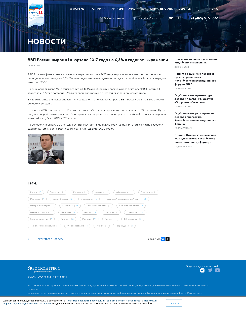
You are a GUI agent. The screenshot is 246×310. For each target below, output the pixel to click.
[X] (168, 239)
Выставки (167, 8)
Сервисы (185, 8)
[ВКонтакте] (163, 239)
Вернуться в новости (50, 239)
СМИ (153, 8)
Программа (97, 8)
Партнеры (117, 8)
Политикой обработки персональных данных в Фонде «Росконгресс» (103, 300)
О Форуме (77, 8)
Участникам (137, 8)
